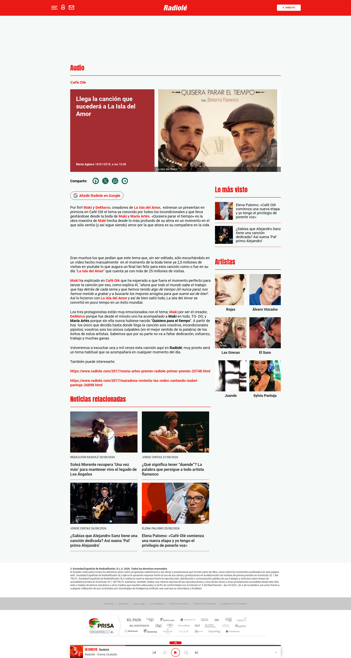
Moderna (149, 631)
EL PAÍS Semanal (210, 625)
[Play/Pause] (175, 652)
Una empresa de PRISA (101, 623)
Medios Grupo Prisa (101, 632)
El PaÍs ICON (183, 631)
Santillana (168, 620)
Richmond (131, 631)
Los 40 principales (151, 620)
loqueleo (214, 631)
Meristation (232, 631)
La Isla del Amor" (91, 271)
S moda (198, 631)
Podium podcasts (167, 631)
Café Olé (113, 280)
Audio (77, 68)
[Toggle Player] (275, 652)
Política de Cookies (178, 603)
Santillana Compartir (188, 620)
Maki (123, 216)
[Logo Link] (175, 8)
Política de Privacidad (204, 603)
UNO (159, 625)
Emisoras (123, 603)
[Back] (154, 652)
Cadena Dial (197, 625)
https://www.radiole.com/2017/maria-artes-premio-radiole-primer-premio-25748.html (140, 371)
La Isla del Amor (147, 207)
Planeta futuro (224, 625)
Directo (290, 7)
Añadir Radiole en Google (99, 195)
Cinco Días (183, 625)
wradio (169, 625)
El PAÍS (133, 620)
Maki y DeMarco (97, 207)
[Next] (196, 652)
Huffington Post (138, 625)
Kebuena (237, 625)
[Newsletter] (72, 7)
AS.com (215, 620)
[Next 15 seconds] (186, 652)
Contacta (109, 603)
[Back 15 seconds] (165, 652)
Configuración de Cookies (233, 603)
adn (227, 620)
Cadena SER (203, 620)
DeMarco (77, 316)
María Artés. (140, 216)
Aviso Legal (139, 603)
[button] (54, 7)
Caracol (240, 620)
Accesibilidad (157, 603)
